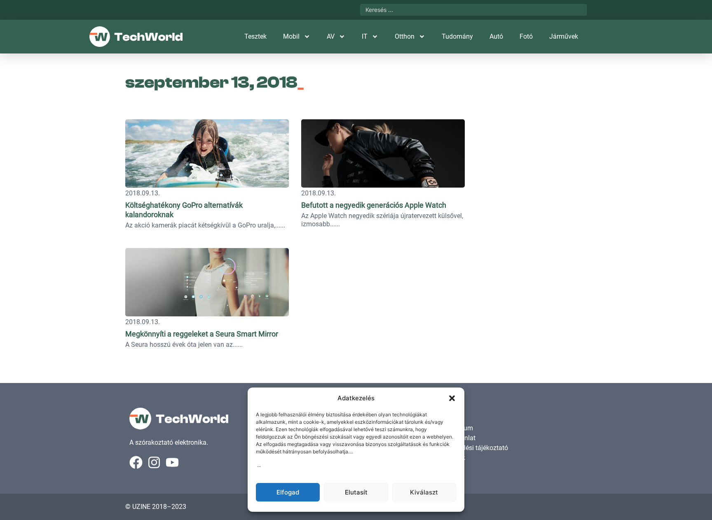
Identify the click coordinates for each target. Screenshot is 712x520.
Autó (496, 36)
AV (331, 36)
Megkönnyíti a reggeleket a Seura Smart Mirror (201, 334)
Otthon (405, 36)
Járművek (563, 36)
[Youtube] (172, 462)
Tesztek (255, 36)
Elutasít (356, 492)
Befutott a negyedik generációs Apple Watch (373, 205)
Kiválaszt (424, 492)
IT (365, 36)
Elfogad (287, 492)
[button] (452, 398)
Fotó (526, 36)
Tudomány (457, 36)
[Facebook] (136, 462)
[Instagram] (154, 462)
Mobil (291, 36)
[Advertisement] (530, 166)
